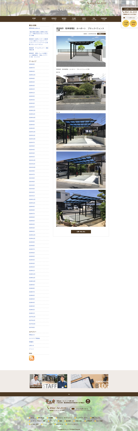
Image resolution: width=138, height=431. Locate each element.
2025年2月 (32, 89)
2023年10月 (32, 117)
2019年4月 (32, 260)
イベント (31, 349)
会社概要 (50, 417)
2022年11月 (32, 135)
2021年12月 (32, 160)
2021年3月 (32, 188)
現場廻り (31, 342)
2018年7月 (32, 292)
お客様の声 (89, 421)
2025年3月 (32, 85)
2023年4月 (32, 124)
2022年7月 (32, 142)
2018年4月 (32, 302)
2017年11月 (32, 320)
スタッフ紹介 (99, 421)
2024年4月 (32, 99)
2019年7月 (32, 249)
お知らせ (31, 345)
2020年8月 (32, 210)
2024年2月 (32, 107)
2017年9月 (32, 327)
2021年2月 (32, 192)
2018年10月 (32, 281)
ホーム (32, 417)
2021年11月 (32, 164)
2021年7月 (32, 174)
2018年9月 (32, 284)
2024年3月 (32, 103)
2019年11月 (32, 238)
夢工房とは (41, 417)
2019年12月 (32, 235)
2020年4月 (32, 224)
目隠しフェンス (96, 417)
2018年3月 (32, 306)
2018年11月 (32, 277)
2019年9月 (32, 242)
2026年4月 (32, 71)
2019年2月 (32, 267)
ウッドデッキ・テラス (81, 417)
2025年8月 (32, 78)
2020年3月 (32, 228)
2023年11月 (32, 114)
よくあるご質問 (34, 424)
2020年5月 (32, 220)
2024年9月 (32, 96)
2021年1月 (32, 195)
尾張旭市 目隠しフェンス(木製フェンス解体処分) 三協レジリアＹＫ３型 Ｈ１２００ (38, 55)
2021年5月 (32, 181)
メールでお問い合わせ (82, 408)
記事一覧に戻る (81, 231)
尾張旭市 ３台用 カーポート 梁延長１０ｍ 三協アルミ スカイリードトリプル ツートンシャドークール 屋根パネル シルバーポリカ (38, 41)
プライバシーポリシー (73, 424)
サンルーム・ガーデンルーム (64, 417)
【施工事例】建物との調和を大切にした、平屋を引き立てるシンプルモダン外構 (38, 33)
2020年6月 (32, 217)
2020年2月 (32, 231)
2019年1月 (32, 270)
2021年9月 (32, 171)
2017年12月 (32, 316)
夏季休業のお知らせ (34, 28)
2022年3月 (32, 153)
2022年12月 (32, 131)
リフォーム (52, 421)
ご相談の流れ (78, 421)
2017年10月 (32, 324)
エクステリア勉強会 (34, 338)
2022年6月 (32, 146)
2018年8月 (32, 288)
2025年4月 (32, 82)
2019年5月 (32, 256)
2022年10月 (32, 139)
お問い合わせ (59, 424)
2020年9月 (32, 206)
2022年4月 (32, 149)
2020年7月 (32, 213)
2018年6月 (32, 295)
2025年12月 (32, 75)
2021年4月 (32, 185)
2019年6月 (32, 252)
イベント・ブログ (47, 424)
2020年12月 (32, 199)
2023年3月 (32, 128)
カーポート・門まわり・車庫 (38, 421)
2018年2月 (32, 309)
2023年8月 (32, 121)
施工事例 (68, 421)
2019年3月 (32, 263)
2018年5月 (32, 299)
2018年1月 (32, 313)
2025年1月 (32, 92)
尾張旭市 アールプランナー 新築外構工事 (38, 48)
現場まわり (32, 334)
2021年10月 (32, 167)
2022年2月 (32, 156)
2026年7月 (32, 67)
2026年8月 (32, 64)
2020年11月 (32, 203)
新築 (61, 421)
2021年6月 (32, 178)
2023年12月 (32, 110)
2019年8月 (32, 245)
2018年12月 (32, 274)
